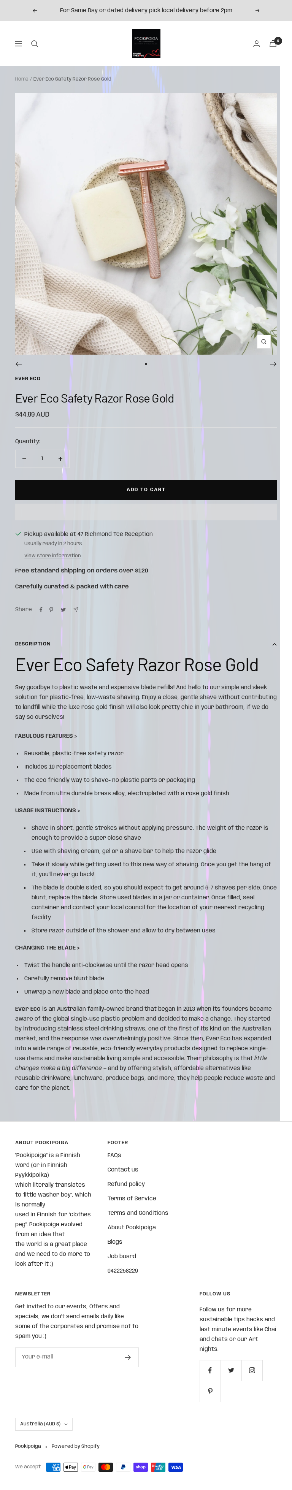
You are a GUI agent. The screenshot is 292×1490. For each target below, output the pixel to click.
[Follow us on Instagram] (251, 1370)
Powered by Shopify (76, 1446)
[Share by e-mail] (75, 609)
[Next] (273, 364)
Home (22, 79)
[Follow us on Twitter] (231, 1370)
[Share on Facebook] (41, 609)
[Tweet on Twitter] (63, 609)
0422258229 (123, 1271)
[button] (146, 512)
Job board (122, 1257)
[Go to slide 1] (146, 364)
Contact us (123, 1170)
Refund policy (126, 1184)
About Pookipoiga (132, 1228)
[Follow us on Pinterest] (210, 1391)
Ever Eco (28, 378)
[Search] (34, 43)
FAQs (114, 1155)
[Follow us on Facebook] (210, 1370)
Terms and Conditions (138, 1213)
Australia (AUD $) (40, 1424)
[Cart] (273, 43)
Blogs (115, 1242)
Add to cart (146, 489)
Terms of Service (132, 1199)
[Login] (256, 43)
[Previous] (18, 364)
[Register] (128, 1357)
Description (33, 644)
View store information (52, 555)
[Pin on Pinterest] (51, 609)
